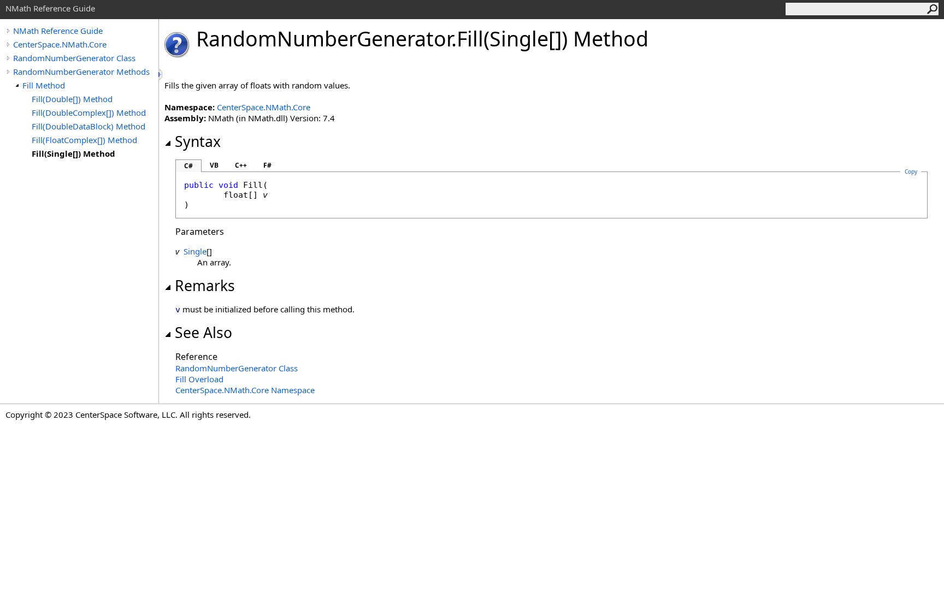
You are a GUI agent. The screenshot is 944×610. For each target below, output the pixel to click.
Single (195, 251)
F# (267, 165)
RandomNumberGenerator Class (74, 57)
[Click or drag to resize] (161, 74)
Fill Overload (199, 379)
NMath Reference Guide (58, 30)
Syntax (198, 141)
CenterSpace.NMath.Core (60, 44)
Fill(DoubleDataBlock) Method (88, 126)
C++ (241, 165)
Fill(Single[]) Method (73, 153)
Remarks (205, 285)
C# (188, 165)
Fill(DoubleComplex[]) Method (89, 112)
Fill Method (43, 85)
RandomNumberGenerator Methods (81, 71)
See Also (203, 332)
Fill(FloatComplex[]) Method (84, 139)
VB (214, 165)
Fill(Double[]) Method (72, 98)
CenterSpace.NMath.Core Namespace (245, 389)
